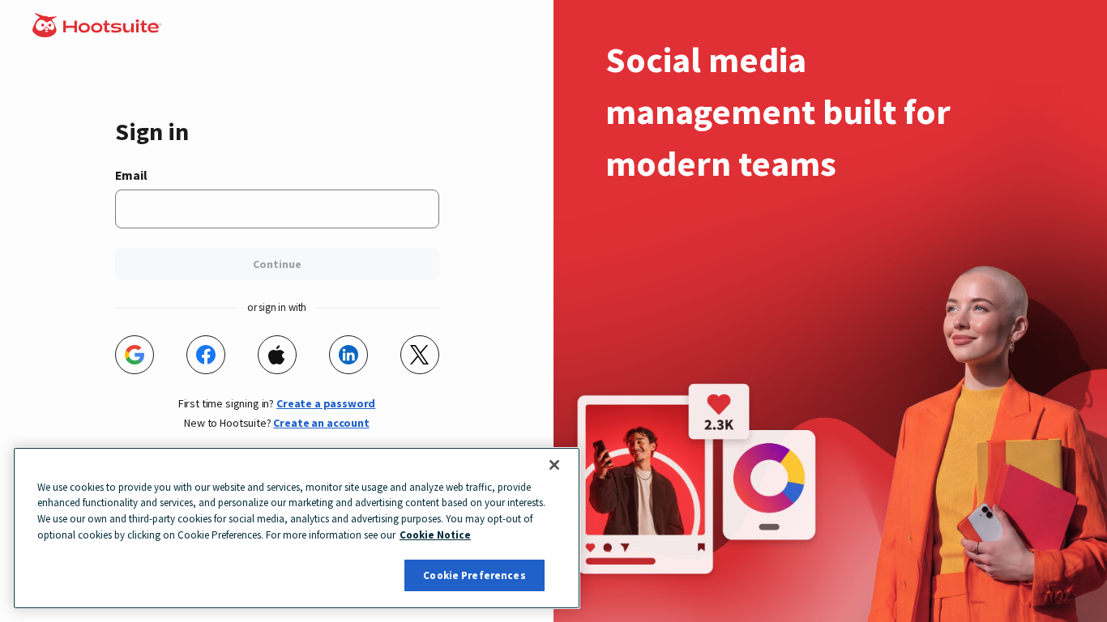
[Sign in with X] (419, 354)
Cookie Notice (435, 535)
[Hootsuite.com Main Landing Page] (98, 32)
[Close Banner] (554, 465)
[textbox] (277, 209)
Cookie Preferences (474, 575)
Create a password (325, 403)
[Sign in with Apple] (277, 354)
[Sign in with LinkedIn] (348, 354)
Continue (277, 264)
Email (131, 175)
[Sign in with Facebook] (205, 354)
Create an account (321, 422)
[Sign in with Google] (134, 354)
